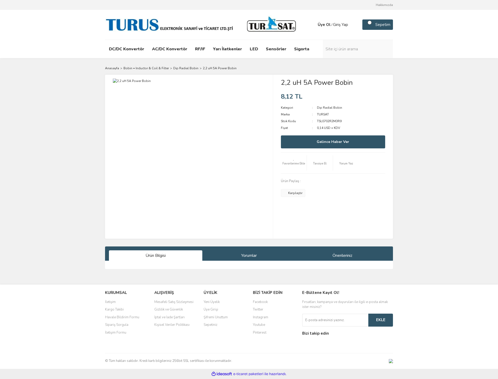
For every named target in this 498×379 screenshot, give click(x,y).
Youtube (259, 324)
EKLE (380, 319)
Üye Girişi (211, 309)
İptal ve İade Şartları (169, 317)
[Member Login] (312, 25)
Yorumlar (249, 255)
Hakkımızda (384, 5)
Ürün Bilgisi (156, 255)
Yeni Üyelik (212, 302)
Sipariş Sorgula (116, 324)
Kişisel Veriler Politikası (172, 324)
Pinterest (259, 332)
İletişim (110, 302)
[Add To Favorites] (294, 163)
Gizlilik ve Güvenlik (168, 309)
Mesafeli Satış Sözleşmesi (173, 302)
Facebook (260, 302)
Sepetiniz (210, 324)
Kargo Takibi (114, 309)
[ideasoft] (221, 373)
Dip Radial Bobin (329, 108)
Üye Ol (324, 24)
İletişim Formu (115, 332)
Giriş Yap (340, 24)
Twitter (258, 309)
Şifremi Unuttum (216, 317)
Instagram (260, 317)
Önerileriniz (342, 255)
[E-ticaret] (248, 373)
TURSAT (323, 114)
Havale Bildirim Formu (122, 317)
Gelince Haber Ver (333, 141)
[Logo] (202, 24)
